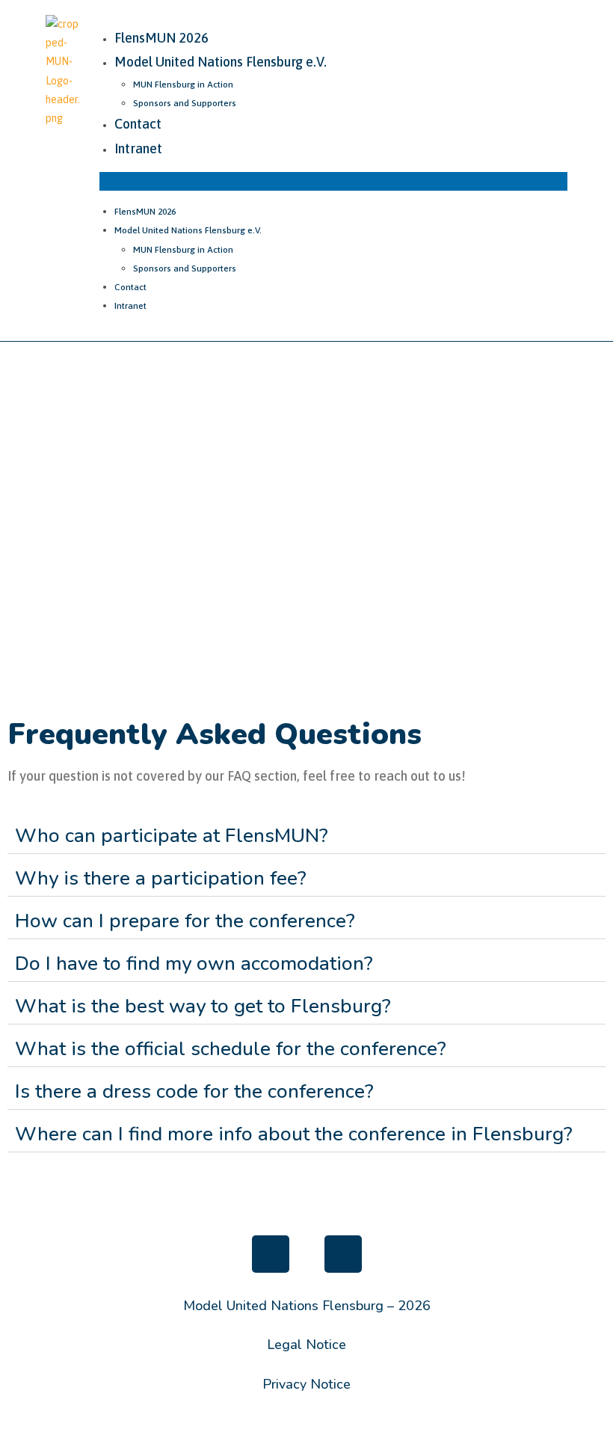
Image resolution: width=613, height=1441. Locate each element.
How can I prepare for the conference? (185, 921)
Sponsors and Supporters (184, 103)
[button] (333, 181)
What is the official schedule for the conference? (230, 1049)
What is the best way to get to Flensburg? (203, 1006)
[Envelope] (343, 1254)
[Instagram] (270, 1254)
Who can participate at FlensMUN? (171, 836)
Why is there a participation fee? (160, 878)
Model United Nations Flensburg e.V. (220, 62)
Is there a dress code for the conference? (194, 1091)
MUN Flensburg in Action (183, 84)
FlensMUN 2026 (161, 38)
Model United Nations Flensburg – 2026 (307, 1306)
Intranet (138, 148)
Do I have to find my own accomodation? (194, 963)
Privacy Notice (306, 1384)
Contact (137, 124)
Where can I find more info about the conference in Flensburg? (294, 1134)
